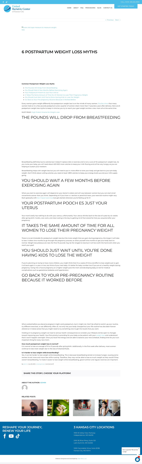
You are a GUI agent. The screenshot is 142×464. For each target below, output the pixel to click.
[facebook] (4, 436)
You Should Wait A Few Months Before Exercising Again (46, 90)
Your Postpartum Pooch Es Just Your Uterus (41, 93)
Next (117, 20)
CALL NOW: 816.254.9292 (130, 2)
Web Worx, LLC (82, 458)
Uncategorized (40, 364)
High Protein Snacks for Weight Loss (45, 112)
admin (25, 364)
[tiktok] (17, 436)
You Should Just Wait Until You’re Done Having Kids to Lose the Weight (52, 97)
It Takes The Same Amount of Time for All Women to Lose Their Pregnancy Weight (56, 95)
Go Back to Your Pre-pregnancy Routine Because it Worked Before (50, 100)
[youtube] (11, 436)
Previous (110, 20)
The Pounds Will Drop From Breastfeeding (41, 88)
